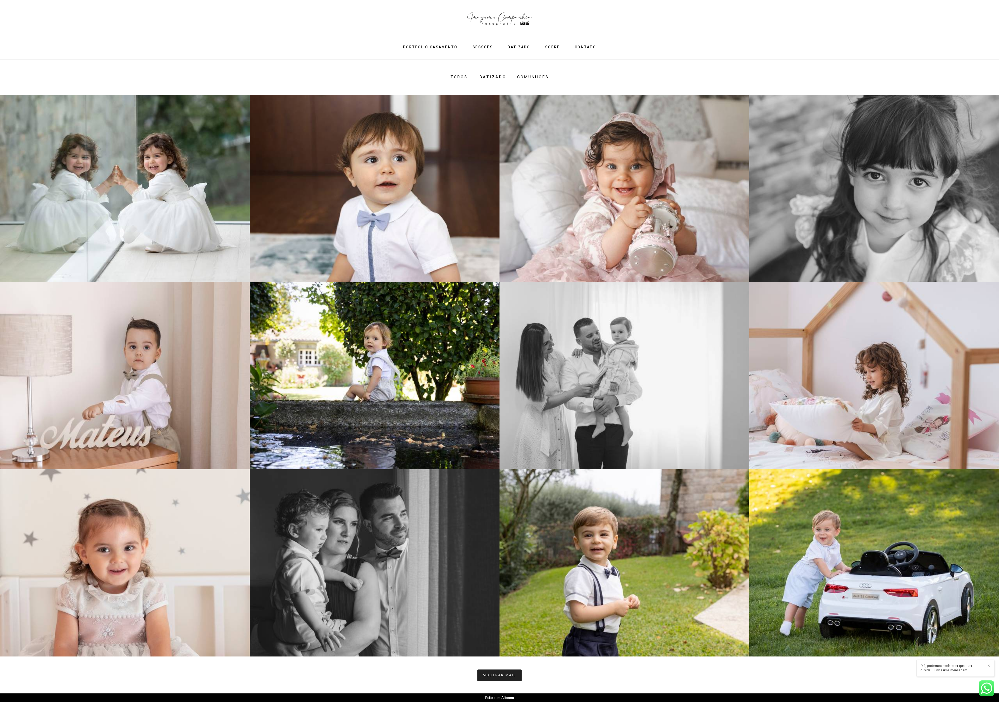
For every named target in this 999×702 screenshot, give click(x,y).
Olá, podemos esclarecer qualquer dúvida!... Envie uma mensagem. (946, 668)
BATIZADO (519, 47)
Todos (459, 77)
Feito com (499, 698)
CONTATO (585, 47)
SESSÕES (482, 47)
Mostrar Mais (499, 675)
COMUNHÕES (533, 77)
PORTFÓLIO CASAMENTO (430, 47)
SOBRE (552, 47)
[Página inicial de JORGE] (499, 21)
